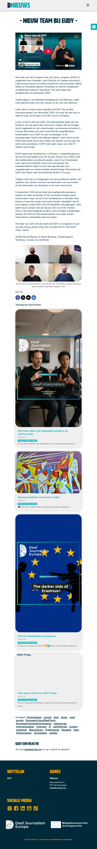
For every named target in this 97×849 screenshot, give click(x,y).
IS (50, 726)
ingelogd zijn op (32, 749)
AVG (9, 778)
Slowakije (66, 730)
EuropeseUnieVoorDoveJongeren (33, 723)
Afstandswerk (34, 717)
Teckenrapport (24, 733)
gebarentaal (60, 723)
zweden (53, 733)
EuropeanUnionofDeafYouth (41, 720)
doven (64, 717)
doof (56, 717)
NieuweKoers (36, 730)
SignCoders (68, 839)
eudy (72, 717)
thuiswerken (40, 733)
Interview (41, 726)
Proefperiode (52, 730)
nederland (21, 730)
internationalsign (25, 726)
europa (19, 720)
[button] (88, 5)
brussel (47, 717)
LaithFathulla (60, 726)
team (76, 730)
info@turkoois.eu (58, 788)
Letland (73, 726)
